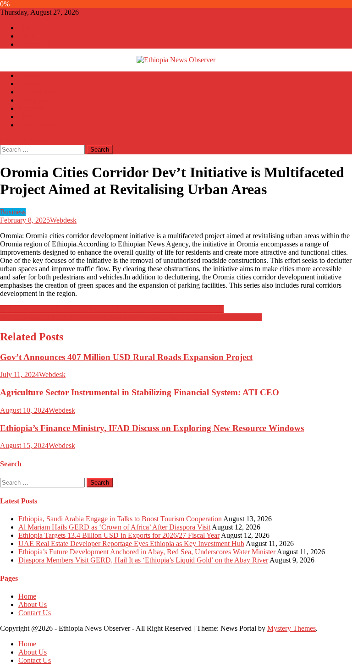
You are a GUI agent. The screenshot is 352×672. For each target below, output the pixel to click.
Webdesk (63, 220)
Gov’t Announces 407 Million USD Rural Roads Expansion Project (126, 357)
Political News (39, 92)
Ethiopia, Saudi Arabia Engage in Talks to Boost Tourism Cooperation (120, 519)
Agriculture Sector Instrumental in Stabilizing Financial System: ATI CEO (139, 392)
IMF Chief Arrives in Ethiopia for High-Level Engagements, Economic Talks (112, 309)
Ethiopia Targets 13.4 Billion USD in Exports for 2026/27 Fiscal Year (119, 535)
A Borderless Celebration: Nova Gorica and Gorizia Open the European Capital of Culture (131, 317)
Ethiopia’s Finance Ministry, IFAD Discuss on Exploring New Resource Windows (152, 428)
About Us (32, 36)
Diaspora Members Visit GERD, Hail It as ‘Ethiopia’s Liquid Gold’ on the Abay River (143, 560)
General (29, 75)
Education (33, 100)
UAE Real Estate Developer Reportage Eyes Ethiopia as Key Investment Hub (131, 543)
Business (31, 83)
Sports (27, 116)
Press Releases (39, 125)
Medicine (31, 108)
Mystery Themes (291, 628)
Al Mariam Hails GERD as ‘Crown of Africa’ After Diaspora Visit (114, 527)
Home (27, 28)
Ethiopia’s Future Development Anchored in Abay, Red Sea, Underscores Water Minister (146, 552)
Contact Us (34, 44)
